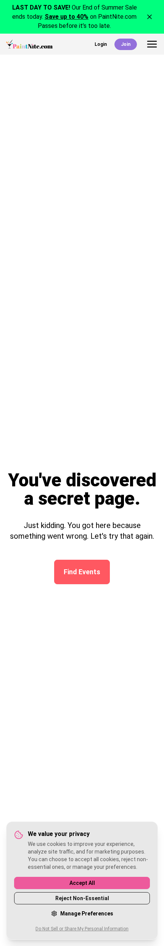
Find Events (82, 572)
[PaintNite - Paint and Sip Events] (29, 44)
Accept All (82, 883)
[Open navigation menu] (152, 44)
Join (125, 44)
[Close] (149, 17)
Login (101, 44)
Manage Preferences (86, 913)
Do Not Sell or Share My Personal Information (82, 928)
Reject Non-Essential (82, 898)
